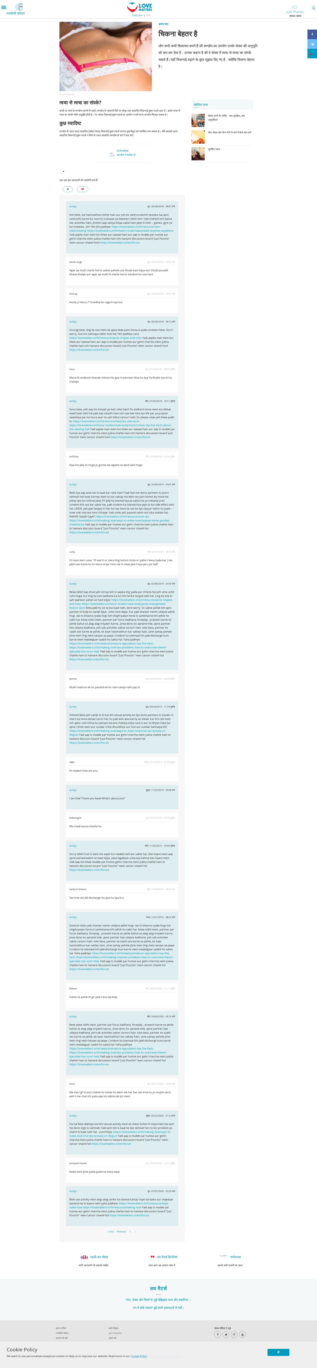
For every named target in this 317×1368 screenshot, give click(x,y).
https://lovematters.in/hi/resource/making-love (112, 1207)
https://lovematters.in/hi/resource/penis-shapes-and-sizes (105, 338)
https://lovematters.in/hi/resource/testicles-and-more (106, 421)
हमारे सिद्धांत (113, 1328)
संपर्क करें (112, 1338)
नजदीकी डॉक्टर (62, 1333)
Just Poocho (115, 1333)
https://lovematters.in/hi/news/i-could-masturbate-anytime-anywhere (130, 230)
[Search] (314, 8)
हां (68, 189)
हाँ (278, 1352)
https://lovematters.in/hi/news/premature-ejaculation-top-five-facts (111, 643)
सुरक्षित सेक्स (163, 23)
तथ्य (170, 1299)
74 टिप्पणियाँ (122, 151)
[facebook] (217, 1334)
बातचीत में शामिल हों (126, 155)
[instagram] (234, 1334)
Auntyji (72, 206)
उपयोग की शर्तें (62, 1338)
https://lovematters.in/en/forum (120, 242)
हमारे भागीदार (61, 1328)
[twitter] (226, 1334)
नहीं (82, 189)
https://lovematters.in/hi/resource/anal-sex (122, 516)
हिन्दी (148, 15)
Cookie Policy (139, 1356)
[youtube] (242, 1334)
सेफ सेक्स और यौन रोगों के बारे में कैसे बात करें (229, 132)
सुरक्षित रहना (214, 149)
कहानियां (183, 1299)
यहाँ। (181, 1307)
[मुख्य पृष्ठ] (139, 11)
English (137, 15)
